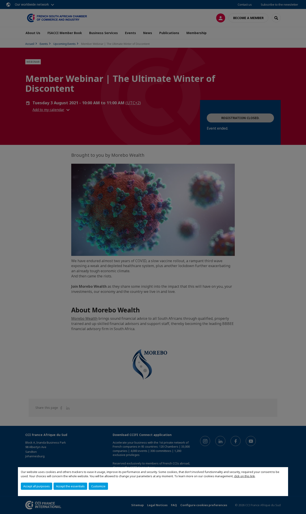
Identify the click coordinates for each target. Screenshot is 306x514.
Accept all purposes (36, 486)
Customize (98, 486)
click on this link (244, 476)
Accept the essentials (70, 486)
